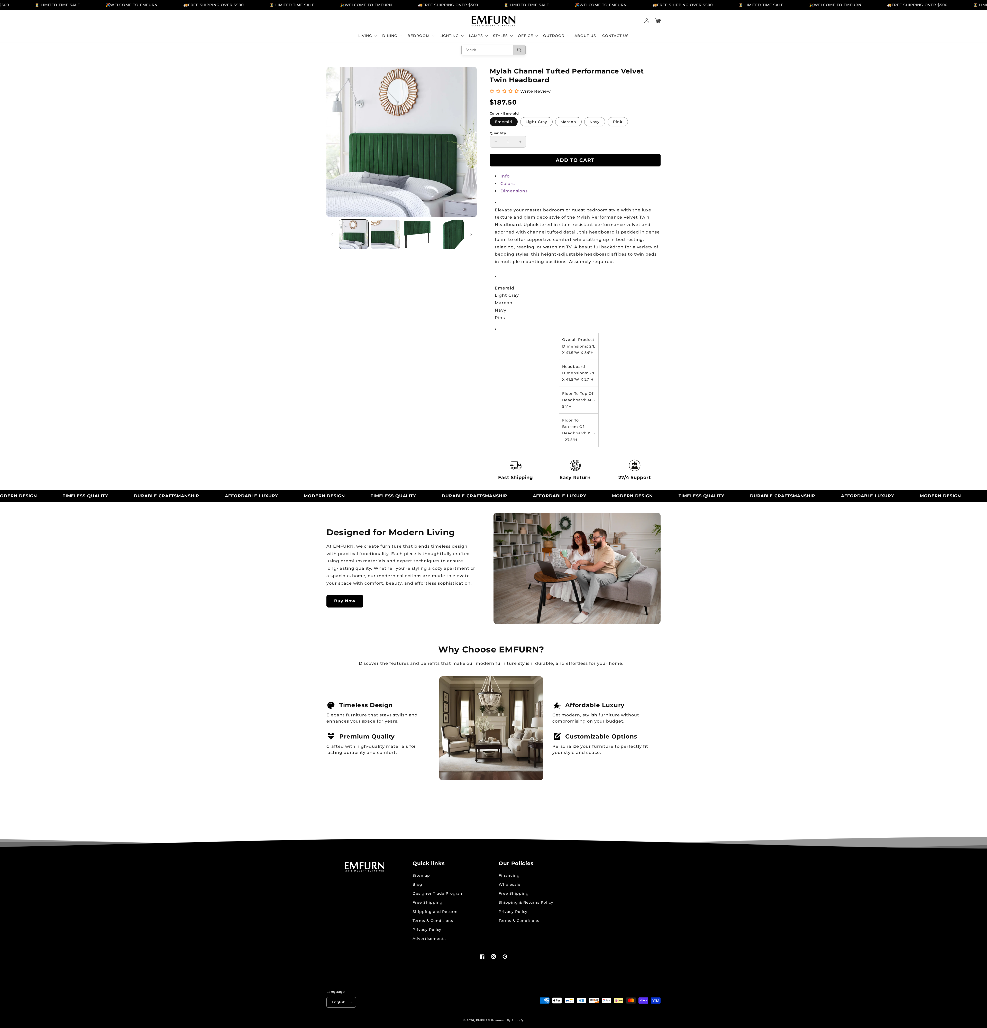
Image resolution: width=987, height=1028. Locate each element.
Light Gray (536, 121)
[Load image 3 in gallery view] (417, 234)
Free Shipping (427, 902)
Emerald (503, 121)
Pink (618, 121)
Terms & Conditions (433, 920)
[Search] (519, 50)
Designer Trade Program (438, 893)
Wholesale (509, 884)
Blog (417, 884)
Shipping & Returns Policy (526, 902)
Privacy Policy (427, 929)
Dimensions (514, 191)
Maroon (568, 121)
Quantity (498, 133)
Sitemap (421, 875)
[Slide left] (332, 234)
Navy (595, 121)
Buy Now (344, 601)
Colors (507, 183)
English (339, 1002)
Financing (509, 875)
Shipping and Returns (436, 911)
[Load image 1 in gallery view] (353, 234)
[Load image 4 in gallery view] (449, 234)
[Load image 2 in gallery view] (385, 234)
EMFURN (483, 1020)
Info (505, 176)
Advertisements (429, 938)
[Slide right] (471, 234)
